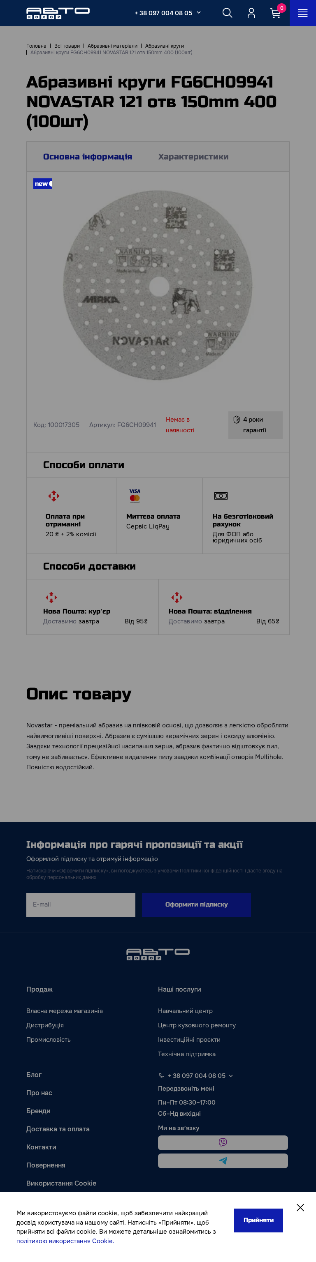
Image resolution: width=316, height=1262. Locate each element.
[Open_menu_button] (303, 13)
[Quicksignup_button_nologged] (251, 13)
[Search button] (227, 13)
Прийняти (259, 1220)
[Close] (300, 1208)
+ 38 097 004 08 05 (163, 13)
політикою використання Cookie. (65, 1241)
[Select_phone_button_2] (198, 12)
